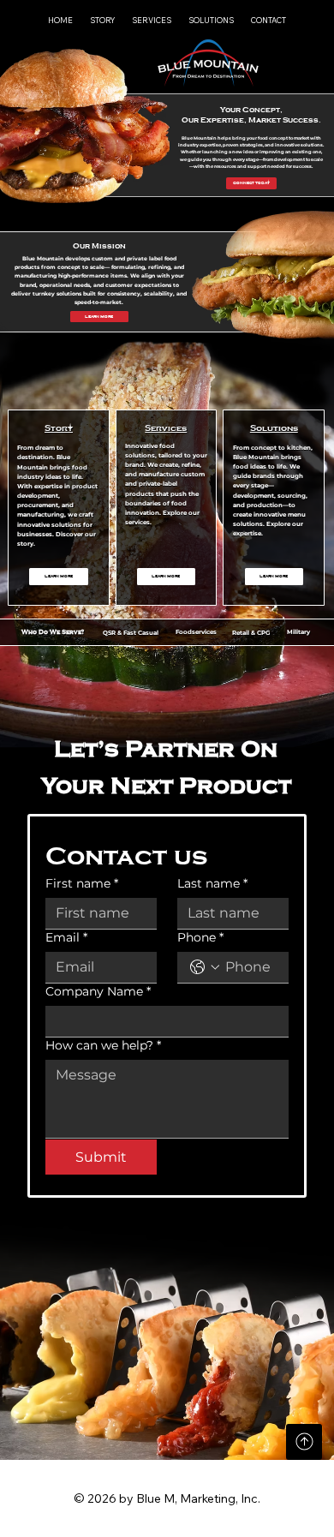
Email (66, 937)
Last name (212, 883)
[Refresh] (304, 1442)
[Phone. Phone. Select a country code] (205, 967)
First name (81, 883)
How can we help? (103, 1045)
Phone (200, 937)
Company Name (98, 991)
